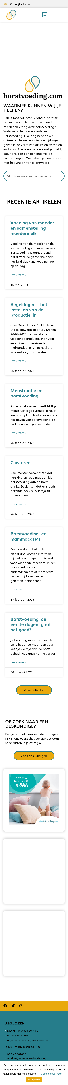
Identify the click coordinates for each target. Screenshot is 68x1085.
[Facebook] (5, 1005)
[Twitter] (13, 1005)
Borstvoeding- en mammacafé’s (28, 536)
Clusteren (20, 462)
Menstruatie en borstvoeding (26, 393)
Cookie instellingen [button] (51, 1073)
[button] (44, 14)
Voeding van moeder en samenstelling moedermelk (32, 227)
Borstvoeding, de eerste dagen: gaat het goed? (30, 624)
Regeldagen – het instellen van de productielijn (28, 309)
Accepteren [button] (34, 1079)
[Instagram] (20, 1005)
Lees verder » (18, 274)
